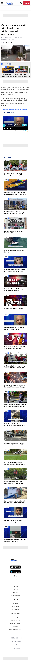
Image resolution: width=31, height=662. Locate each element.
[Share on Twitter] (8, 42)
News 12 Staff (5, 37)
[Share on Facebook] (6, 42)
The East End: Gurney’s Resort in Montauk (14, 109)
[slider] (18, 59)
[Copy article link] (11, 42)
